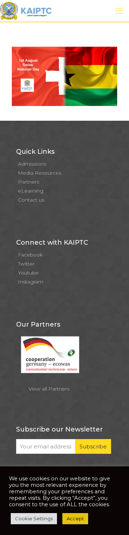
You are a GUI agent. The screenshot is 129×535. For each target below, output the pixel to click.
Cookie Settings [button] (34, 518)
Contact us (31, 200)
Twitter (26, 264)
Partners (28, 182)
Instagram (30, 282)
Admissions (32, 164)
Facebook (30, 255)
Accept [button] (75, 518)
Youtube (28, 273)
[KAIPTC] (26, 11)
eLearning (30, 191)
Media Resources (39, 173)
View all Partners (49, 389)
